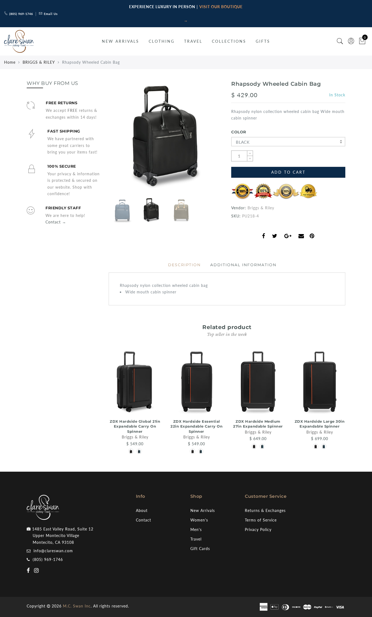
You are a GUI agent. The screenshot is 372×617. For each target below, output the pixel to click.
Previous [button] (118, 140)
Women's (199, 520)
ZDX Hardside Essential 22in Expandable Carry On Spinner (196, 426)
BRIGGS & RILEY (39, 62)
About (142, 510)
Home (10, 62)
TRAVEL (193, 41)
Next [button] (206, 140)
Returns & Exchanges (265, 510)
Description (184, 264)
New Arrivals (202, 510)
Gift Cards (200, 548)
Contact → (55, 222)
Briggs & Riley (261, 207)
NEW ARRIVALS (120, 41)
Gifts (263, 41)
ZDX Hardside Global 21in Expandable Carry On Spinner (135, 426)
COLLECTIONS (229, 41)
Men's (196, 529)
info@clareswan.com (53, 550)
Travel (196, 539)
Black (242, 142)
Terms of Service (261, 520)
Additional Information (243, 264)
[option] (166, 137)
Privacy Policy (258, 529)
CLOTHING (162, 41)
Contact (143, 520)
